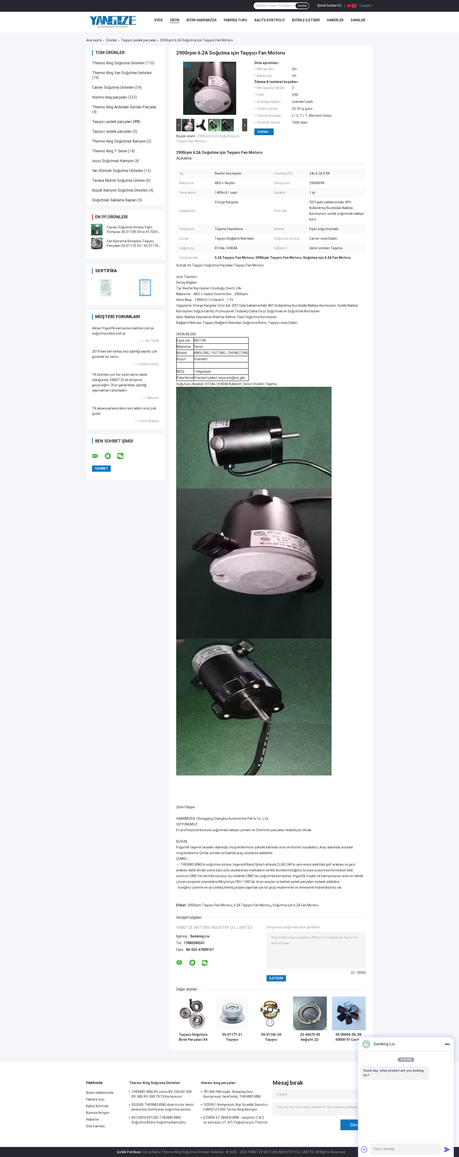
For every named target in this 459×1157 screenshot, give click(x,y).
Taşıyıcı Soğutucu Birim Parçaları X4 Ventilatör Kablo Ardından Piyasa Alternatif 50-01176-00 (193, 1037)
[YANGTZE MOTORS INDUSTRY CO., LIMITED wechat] (123, 456)
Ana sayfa (94, 40)
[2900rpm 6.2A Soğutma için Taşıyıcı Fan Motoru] (209, 89)
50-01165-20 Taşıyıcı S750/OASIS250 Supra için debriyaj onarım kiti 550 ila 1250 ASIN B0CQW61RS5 (271, 1037)
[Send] (447, 1149)
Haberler (335, 20)
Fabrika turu (235, 20)
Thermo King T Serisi (109, 151)
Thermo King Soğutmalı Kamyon (119, 141)
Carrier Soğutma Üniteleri (113, 87)
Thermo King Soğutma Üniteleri (118, 63)
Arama (302, 5)
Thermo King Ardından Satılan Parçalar (124, 107)
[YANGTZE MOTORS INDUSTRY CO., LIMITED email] (98, 456)
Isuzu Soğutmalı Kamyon (112, 161)
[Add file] (364, 1149)
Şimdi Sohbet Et (329, 5)
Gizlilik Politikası (129, 1152)
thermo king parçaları (109, 97)
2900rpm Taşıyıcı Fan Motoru (209, 905)
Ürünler (111, 40)
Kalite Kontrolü (269, 20)
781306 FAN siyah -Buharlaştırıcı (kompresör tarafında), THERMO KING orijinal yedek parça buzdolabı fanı (232, 1095)
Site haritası (95, 1126)
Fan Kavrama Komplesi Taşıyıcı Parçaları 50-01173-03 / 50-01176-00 (133, 245)
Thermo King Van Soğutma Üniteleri (122, 73)
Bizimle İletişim (306, 20)
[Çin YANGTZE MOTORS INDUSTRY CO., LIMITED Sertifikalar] (106, 287)
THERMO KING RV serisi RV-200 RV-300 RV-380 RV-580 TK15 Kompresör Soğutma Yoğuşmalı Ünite (161, 1095)
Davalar (358, 20)
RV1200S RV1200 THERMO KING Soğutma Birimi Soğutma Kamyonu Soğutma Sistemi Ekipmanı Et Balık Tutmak (158, 1121)
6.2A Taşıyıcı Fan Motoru (252, 905)
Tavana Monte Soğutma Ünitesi (118, 180)
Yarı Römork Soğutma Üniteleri (117, 170)
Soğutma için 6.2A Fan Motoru (295, 905)
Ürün (174, 20)
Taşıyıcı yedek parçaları (139, 40)
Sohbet (262, 131)
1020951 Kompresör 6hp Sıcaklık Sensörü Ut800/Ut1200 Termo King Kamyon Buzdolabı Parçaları (235, 1108)
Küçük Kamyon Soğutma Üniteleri (120, 190)
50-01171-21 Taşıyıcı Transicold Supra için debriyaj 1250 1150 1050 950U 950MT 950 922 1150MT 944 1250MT (232, 1037)
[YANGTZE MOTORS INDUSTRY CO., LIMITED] (113, 21)
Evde (158, 20)
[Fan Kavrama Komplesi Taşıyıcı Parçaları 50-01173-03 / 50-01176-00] (96, 243)
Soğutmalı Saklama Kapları (114, 200)
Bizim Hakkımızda (201, 20)
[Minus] (447, 1044)
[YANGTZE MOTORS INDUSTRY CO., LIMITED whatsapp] (111, 456)
